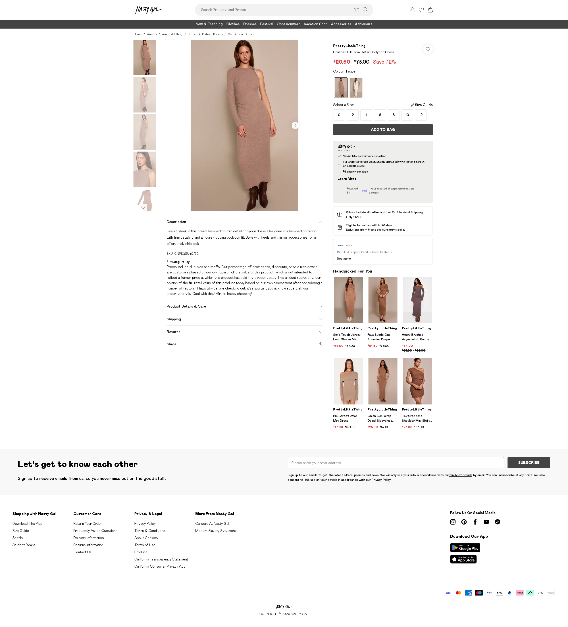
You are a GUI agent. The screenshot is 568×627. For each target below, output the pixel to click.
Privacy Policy (145, 523)
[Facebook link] (475, 522)
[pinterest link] (464, 522)
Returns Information (88, 545)
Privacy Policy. (381, 479)
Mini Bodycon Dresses (241, 34)
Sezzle (17, 538)
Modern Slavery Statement (215, 531)
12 (421, 115)
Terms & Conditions (149, 531)
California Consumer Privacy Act (159, 566)
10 (407, 115)
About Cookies (146, 538)
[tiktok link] (497, 522)
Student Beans (23, 545)
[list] (244, 125)
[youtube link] (486, 522)
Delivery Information (88, 538)
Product (140, 552)
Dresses (192, 34)
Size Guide (20, 531)
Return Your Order (87, 523)
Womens (152, 34)
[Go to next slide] (295, 125)
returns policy (396, 229)
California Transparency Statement (161, 559)
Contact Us (82, 552)
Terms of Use (144, 545)
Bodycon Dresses (212, 34)
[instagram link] (453, 522)
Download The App (27, 523)
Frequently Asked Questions (95, 531)
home (138, 34)
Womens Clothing (172, 34)
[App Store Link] (465, 553)
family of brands (460, 475)
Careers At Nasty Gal (212, 523)
